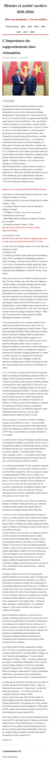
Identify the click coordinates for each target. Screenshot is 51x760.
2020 (32, 32)
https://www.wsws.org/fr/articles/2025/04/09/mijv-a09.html (24, 189)
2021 (25, 32)
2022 (18, 32)
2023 (43, 26)
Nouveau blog (12, 26)
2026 (23, 26)
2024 (36, 26)
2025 (30, 26)
